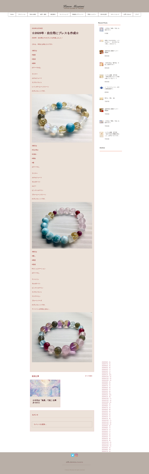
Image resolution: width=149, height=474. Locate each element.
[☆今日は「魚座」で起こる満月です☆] (45, 388)
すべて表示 (88, 376)
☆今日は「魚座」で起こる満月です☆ (44, 401)
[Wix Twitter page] (72, 455)
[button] (43, 14)
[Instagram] (76, 455)
